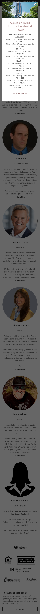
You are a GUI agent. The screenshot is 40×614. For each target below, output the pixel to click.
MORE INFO (20, 93)
